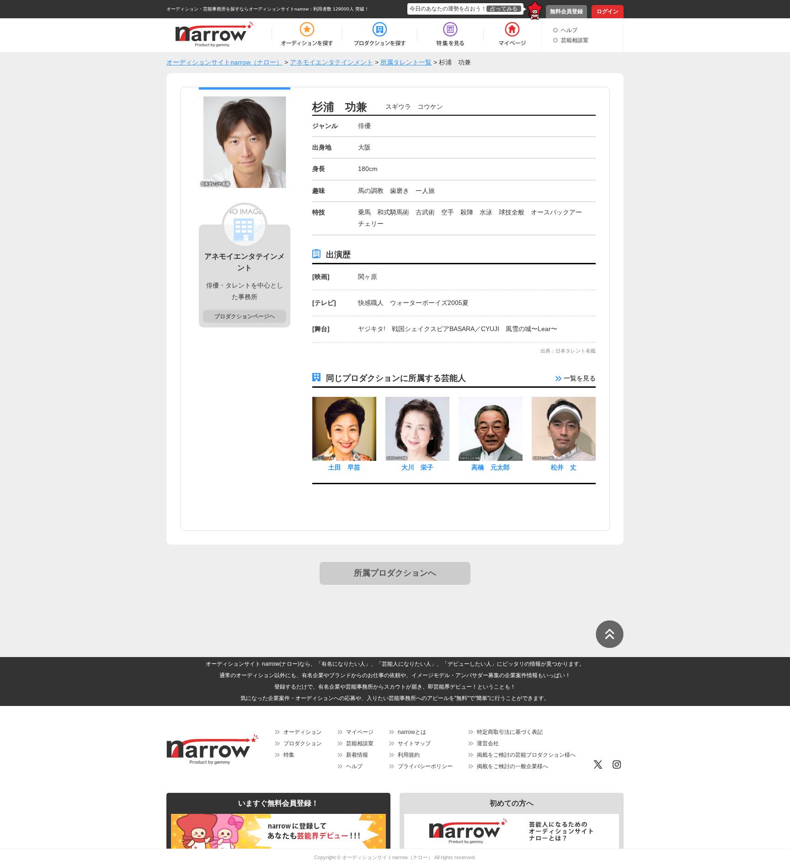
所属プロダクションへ (395, 572)
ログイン (608, 11)
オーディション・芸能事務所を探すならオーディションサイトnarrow (237, 8)
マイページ (360, 732)
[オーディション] (307, 34)
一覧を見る (579, 378)
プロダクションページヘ (244, 316)
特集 (288, 755)
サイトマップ (414, 743)
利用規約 (409, 755)
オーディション (302, 732)
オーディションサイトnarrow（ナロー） (387, 857)
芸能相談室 (574, 40)
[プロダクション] (379, 34)
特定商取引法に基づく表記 (510, 732)
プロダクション (302, 743)
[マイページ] (511, 34)
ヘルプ (569, 30)
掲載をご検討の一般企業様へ (512, 766)
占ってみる (504, 8)
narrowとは (412, 732)
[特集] (450, 34)
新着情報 (357, 755)
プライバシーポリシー (425, 766)
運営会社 (488, 743)
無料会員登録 (566, 11)
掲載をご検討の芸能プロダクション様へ (526, 755)
